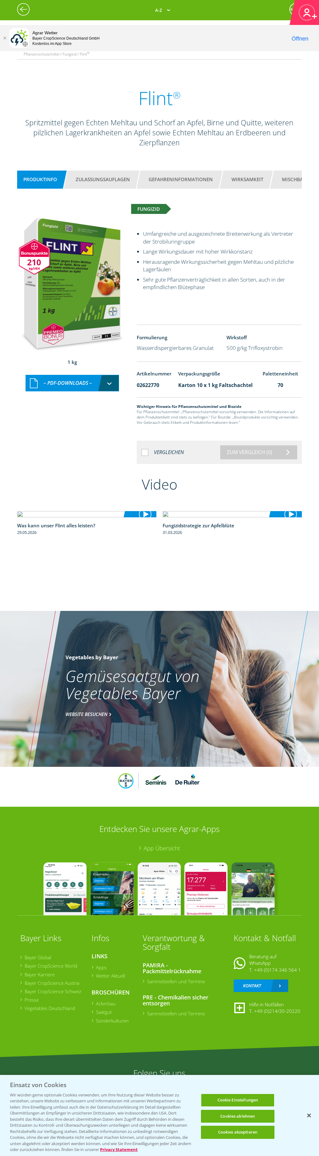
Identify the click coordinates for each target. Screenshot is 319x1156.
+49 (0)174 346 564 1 (277, 970)
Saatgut (104, 1012)
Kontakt (252, 986)
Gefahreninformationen (181, 179)
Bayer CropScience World (51, 966)
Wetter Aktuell (110, 976)
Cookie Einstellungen (237, 1100)
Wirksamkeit (247, 179)
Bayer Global (38, 957)
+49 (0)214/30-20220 (277, 1011)
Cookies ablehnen (237, 1116)
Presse (32, 1000)
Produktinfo (40, 179)
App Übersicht (162, 848)
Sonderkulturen (112, 1021)
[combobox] (72, 383)
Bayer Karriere (40, 974)
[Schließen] (5, 38)
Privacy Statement (119, 1149)
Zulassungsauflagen (103, 179)
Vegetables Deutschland (50, 1008)
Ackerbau (106, 1003)
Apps (101, 967)
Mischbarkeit (299, 179)
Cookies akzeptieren (237, 1132)
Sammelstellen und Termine (176, 981)
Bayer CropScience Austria (52, 983)
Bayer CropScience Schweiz (53, 991)
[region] (159, 1115)
